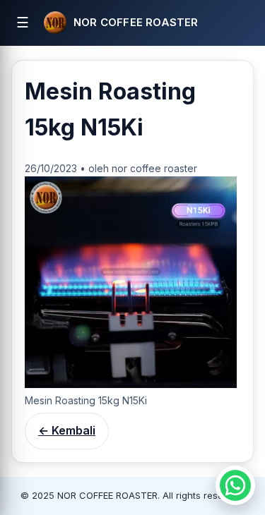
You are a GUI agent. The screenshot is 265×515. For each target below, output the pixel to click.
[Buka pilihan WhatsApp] (235, 485)
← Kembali (66, 430)
